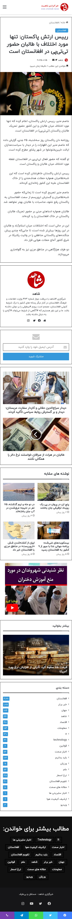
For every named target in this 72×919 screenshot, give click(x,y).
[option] (36, 655)
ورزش (63, 763)
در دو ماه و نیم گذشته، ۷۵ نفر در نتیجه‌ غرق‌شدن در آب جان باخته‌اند (19, 508)
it (66, 734)
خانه (63, 22)
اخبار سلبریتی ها (58, 793)
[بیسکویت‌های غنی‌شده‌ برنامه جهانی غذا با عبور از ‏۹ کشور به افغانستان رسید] (53, 530)
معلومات (62, 728)
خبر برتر (62, 704)
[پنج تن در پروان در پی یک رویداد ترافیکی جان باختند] (53, 492)
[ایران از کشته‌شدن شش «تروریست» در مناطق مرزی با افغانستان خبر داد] (19, 530)
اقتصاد (63, 722)
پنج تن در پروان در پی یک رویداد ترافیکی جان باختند (54, 506)
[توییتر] (33, 320)
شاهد (36, 294)
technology (60, 740)
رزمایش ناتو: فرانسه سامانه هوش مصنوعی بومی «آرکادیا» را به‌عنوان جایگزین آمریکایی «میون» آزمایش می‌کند (37, 667)
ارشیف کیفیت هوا (57, 799)
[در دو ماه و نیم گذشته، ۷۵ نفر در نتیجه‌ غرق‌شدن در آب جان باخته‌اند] (19, 492)
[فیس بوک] (38, 320)
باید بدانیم (61, 757)
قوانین (63, 746)
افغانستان (54, 22)
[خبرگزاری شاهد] (54, 7)
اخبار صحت (61, 752)
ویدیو (64, 805)
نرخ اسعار (61, 775)
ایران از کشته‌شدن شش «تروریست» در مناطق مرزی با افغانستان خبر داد (19, 546)
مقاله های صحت (58, 787)
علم (65, 769)
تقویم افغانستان (58, 781)
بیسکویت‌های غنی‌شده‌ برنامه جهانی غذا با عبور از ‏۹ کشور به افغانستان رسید (53, 546)
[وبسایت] (44, 320)
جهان (64, 710)
